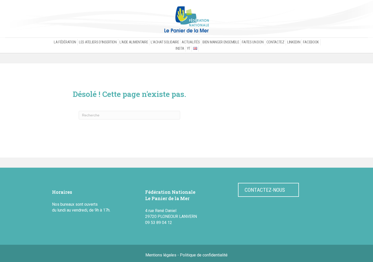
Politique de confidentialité (204, 255)
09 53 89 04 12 (158, 222)
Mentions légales (160, 255)
